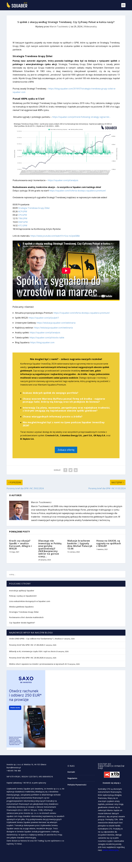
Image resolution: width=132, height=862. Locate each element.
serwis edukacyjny (110, 850)
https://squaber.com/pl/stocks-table (47, 337)
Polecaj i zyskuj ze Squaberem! (23, 596)
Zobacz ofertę (66, 450)
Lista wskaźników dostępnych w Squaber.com (29, 601)
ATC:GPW (22, 225)
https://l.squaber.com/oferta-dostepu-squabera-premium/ (81, 312)
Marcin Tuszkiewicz (59, 26)
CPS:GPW (22, 215)
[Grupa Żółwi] (66, 175)
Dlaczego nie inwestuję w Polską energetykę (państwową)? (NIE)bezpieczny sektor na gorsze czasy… (50, 548)
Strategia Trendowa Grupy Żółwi (34, 208)
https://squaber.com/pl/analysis (63, 180)
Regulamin (72, 778)
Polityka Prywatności (77, 784)
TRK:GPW (22, 218)
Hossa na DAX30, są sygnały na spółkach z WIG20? (108, 543)
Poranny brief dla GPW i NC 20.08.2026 (26, 657)
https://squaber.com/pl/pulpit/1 (44, 317)
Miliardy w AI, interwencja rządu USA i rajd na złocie (32, 651)
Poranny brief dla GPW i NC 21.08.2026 (26, 645)
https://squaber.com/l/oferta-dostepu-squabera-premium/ (77, 190)
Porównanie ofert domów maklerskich (26, 617)
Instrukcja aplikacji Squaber (21, 590)
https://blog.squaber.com (42, 342)
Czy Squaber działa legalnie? (22, 622)
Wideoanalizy (90, 26)
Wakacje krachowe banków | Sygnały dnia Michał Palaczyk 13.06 (79, 544)
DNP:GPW (23, 222)
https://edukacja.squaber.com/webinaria (56, 322)
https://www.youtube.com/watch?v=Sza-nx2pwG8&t (55, 235)
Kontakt (71, 772)
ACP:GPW (22, 211)
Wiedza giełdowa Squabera (21, 606)
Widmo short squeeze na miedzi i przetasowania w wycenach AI (38, 664)
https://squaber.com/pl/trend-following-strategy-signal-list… (81, 117)
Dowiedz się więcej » (112, 783)
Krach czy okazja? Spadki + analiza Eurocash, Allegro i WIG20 (20, 544)
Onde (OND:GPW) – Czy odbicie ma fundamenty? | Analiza (35, 638)
